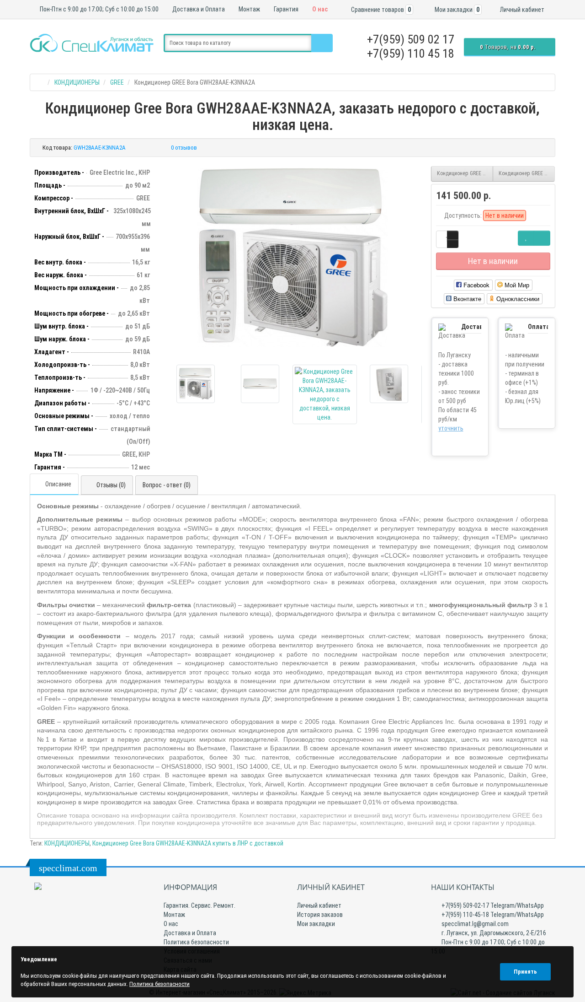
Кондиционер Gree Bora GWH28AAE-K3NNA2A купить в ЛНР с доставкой (187, 843)
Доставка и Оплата (198, 9)
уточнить (450, 428)
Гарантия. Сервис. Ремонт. (199, 905)
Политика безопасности (196, 942)
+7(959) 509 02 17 (410, 39)
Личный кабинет (319, 905)
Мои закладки (316, 923)
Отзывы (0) (111, 485)
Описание (58, 484)
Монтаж (248, 9)
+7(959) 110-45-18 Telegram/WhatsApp (492, 914)
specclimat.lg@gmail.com (474, 923)
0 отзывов (184, 147)
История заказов (320, 914)
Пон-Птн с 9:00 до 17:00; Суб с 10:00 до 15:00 (98, 9)
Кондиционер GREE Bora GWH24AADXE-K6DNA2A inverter (465, 173)
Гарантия (285, 9)
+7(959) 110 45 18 (410, 53)
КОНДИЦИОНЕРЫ (67, 843)
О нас (319, 9)
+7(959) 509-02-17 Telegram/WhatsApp (492, 905)
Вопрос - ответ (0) (167, 485)
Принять (525, 971)
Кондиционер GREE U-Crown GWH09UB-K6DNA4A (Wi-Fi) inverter (527, 173)
